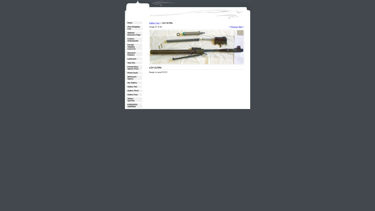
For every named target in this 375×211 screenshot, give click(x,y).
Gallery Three (133, 91)
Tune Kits (131, 63)
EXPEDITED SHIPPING (132, 106)
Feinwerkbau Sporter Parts (133, 68)
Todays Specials (131, 100)
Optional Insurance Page (133, 34)
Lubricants (131, 59)
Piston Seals (132, 73)
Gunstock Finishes (131, 54)
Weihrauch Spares (131, 78)
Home (129, 23)
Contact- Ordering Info (132, 40)
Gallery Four (132, 95)
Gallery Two (132, 87)
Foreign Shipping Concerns (131, 47)
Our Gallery (132, 83)
